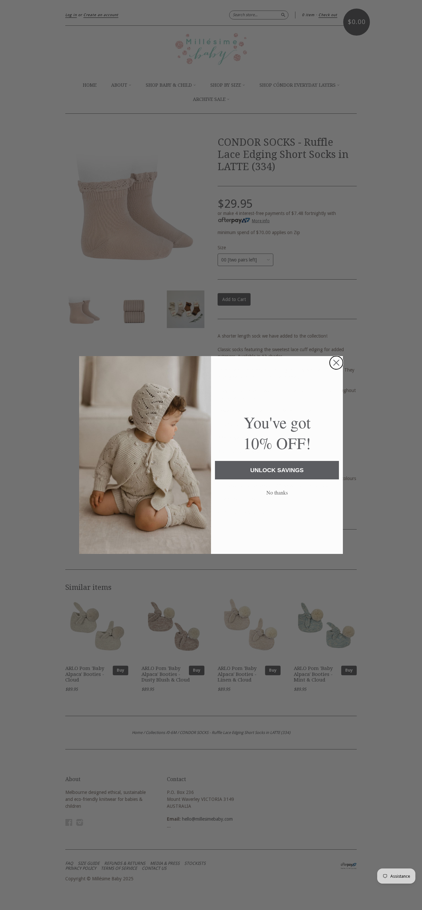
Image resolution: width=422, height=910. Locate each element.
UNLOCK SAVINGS (277, 470)
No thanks (277, 492)
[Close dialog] (336, 362)
